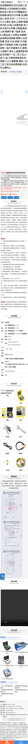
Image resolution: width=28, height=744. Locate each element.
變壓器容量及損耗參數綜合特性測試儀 (17, 176)
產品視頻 (16, 197)
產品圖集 (4, 197)
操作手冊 (10, 197)
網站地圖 (9, 720)
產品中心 (20, 2)
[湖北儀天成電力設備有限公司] (6, 2)
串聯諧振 (13, 720)
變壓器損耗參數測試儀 (11, 302)
